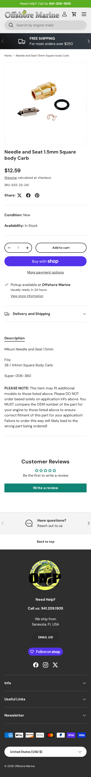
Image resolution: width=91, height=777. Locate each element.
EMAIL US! (45, 637)
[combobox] (45, 25)
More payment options (45, 272)
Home (8, 55)
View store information (27, 296)
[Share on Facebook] (28, 195)
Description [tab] (14, 338)
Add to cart (61, 248)
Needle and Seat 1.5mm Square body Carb (42, 55)
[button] (74, 14)
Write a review (45, 488)
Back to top (45, 542)
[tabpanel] (45, 363)
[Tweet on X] (19, 195)
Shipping (10, 178)
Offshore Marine (25, 766)
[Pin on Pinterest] (37, 195)
